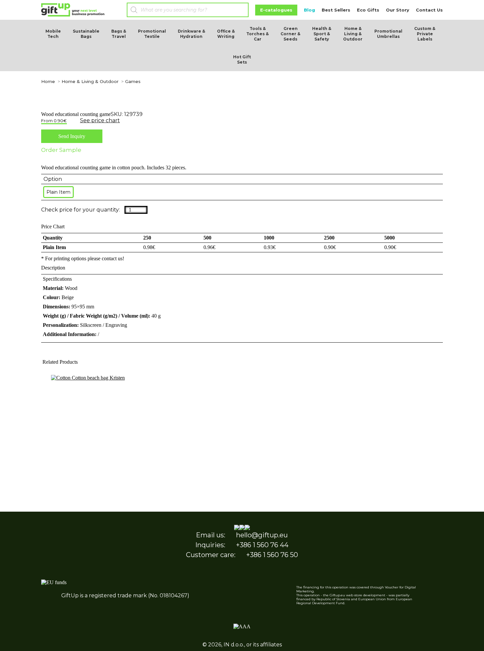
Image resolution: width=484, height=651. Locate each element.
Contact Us (429, 10)
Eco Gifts (368, 10)
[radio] (58, 192)
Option (52, 179)
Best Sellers (336, 10)
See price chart (100, 120)
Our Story (397, 10)
